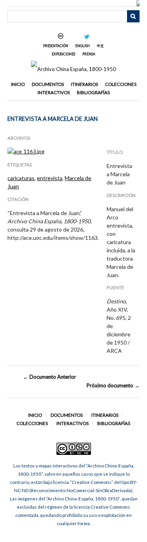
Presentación (55, 46)
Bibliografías (93, 92)
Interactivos (54, 92)
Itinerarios (84, 84)
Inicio (18, 84)
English (82, 46)
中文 (100, 46)
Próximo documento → (113, 385)
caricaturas (20, 178)
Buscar (133, 16)
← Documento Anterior (49, 377)
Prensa (88, 54)
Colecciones (120, 84)
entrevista (49, 178)
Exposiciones (63, 54)
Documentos (48, 84)
